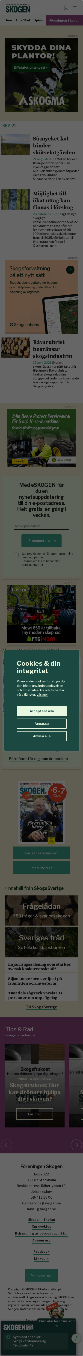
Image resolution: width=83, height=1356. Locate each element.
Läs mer (42, 694)
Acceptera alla (42, 711)
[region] (41, 678)
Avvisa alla (41, 736)
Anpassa (42, 724)
